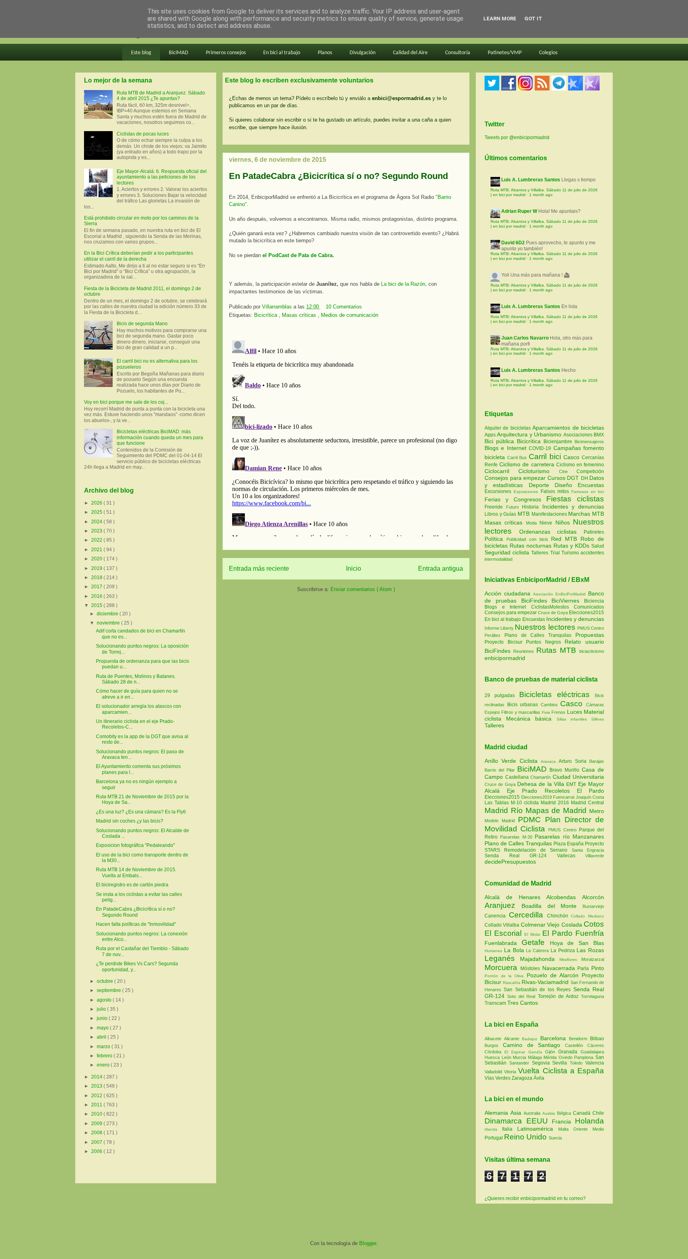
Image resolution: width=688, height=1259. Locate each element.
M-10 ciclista (526, 802)
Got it (533, 19)
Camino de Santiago (534, 1045)
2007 (97, 1142)
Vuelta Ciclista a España (561, 1071)
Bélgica (565, 1113)
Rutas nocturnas (531, 545)
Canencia (497, 916)
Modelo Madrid (501, 820)
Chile (598, 1113)
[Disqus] (346, 436)
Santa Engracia (588, 850)
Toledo (577, 1063)
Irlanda (493, 1129)
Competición (590, 471)
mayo (103, 1028)
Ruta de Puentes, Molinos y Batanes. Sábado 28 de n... (136, 679)
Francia (563, 1121)
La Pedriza (564, 950)
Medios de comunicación (349, 315)
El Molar (533, 934)
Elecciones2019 (537, 797)
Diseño (566, 485)
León (507, 1057)
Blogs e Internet (507, 448)
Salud (597, 546)
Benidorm (579, 1038)
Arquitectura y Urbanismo (530, 434)
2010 (97, 1114)
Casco (572, 457)
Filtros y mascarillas (520, 712)
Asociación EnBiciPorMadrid (559, 594)
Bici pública (501, 441)
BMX (599, 435)
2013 (97, 1086)
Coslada (572, 924)
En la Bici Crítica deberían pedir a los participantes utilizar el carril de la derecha (138, 255)
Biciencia (594, 601)
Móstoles (531, 968)
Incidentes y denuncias (573, 506)
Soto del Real (522, 996)
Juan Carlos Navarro (525, 338)
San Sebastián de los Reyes (538, 989)
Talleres (540, 553)
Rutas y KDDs (572, 545)
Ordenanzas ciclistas (551, 531)
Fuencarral (564, 797)
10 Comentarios (344, 307)
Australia (533, 1113)
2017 (97, 586)
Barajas (596, 761)
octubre (105, 981)
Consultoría (457, 53)
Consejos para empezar (516, 478)
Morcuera (502, 967)
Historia (532, 507)
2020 (97, 559)
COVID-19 (541, 448)
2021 (97, 549)
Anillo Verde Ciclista (513, 761)
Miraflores (570, 959)
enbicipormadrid (505, 658)
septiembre (109, 990)
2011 (97, 1105)
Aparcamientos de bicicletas (568, 427)
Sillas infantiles (572, 719)
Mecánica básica (528, 718)
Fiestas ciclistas (575, 499)
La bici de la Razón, (403, 284)
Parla (584, 968)
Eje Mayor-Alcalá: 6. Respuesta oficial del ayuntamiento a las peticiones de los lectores (162, 177)
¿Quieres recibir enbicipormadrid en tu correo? (535, 1198)
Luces (574, 712)
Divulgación (362, 53)
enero (104, 1065)
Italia (509, 1129)
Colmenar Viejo (541, 924)
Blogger (367, 1243)
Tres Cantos (522, 1003)
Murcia (520, 1057)
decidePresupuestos (510, 861)
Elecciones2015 (586, 612)
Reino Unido (526, 1137)
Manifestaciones (550, 514)
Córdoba (494, 1051)
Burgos (494, 1045)
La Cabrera (538, 950)
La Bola (515, 950)
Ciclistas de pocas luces (143, 134)
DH (585, 478)
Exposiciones (527, 491)
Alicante (513, 1038)
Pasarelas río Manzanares (569, 836)
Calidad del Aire (410, 53)
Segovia (542, 1063)
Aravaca (550, 761)
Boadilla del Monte (552, 906)
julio (102, 1009)
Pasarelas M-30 (517, 837)
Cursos (557, 478)
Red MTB (565, 539)
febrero (105, 1056)
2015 (97, 605)
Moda (532, 522)
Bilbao (597, 1038)
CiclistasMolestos (550, 607)
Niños (564, 522)
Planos (325, 53)
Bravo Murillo (565, 770)
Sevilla (561, 1063)
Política (495, 539)
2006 (97, 1151)
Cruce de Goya (553, 612)
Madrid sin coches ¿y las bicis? (129, 821)
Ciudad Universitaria (578, 777)
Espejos (492, 712)
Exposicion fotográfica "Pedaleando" (135, 845)
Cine (568, 471)
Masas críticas (300, 315)
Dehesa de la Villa (541, 784)
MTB (525, 514)
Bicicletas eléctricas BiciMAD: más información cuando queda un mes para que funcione (160, 437)
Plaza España (569, 844)
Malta (565, 1129)
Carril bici (546, 456)
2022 (97, 540)
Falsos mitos (556, 491)
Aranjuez (503, 905)
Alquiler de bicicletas (508, 428)
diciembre (108, 614)
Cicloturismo (538, 471)
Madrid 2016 (556, 802)
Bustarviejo (593, 906)
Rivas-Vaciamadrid (546, 982)
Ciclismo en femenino (580, 464)
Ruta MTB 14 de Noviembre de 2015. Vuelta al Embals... (136, 872)
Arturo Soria (574, 761)
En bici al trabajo (281, 53)
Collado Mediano (587, 916)
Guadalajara (592, 1051)
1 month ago (541, 194)
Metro (596, 811)
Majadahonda (539, 959)
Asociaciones (578, 435)
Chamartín (541, 777)
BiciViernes (565, 600)
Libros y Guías (501, 514)
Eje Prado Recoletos (542, 791)
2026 (97, 503)
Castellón (576, 1045)
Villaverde (594, 855)
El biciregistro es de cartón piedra (132, 885)
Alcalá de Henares (515, 897)
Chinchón (559, 916)
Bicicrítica (266, 315)
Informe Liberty (499, 628)
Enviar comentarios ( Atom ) (362, 589)
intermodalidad (498, 559)
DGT (574, 478)
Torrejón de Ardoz (559, 996)
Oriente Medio (588, 1129)
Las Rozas (590, 950)
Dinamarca (505, 1121)
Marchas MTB (586, 514)
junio (103, 1018)
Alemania (497, 1113)
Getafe (536, 942)
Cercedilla (528, 915)
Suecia (555, 1137)
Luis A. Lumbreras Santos (530, 180)
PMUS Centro (590, 628)
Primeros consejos (226, 53)
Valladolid (494, 1071)
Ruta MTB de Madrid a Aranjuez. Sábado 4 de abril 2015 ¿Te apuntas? (161, 95)
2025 (97, 512)
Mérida (551, 1057)
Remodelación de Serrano (537, 850)
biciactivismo (591, 651)
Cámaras (595, 704)
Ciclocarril (501, 471)
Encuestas (591, 485)
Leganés (502, 958)
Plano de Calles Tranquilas (537, 635)
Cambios (549, 704)
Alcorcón (593, 897)
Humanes (494, 951)
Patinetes (594, 532)
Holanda (589, 1121)
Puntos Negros (543, 642)
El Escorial (504, 933)
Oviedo (567, 1057)
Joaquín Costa (590, 797)
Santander (520, 1063)
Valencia (594, 1063)
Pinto (597, 968)
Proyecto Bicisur (503, 642)
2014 (97, 1077)
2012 (97, 1095)
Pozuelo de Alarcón (554, 975)
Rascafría (512, 982)
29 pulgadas (500, 695)
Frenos (558, 712)
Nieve (547, 523)
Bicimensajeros (589, 441)
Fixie (546, 712)
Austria (549, 1113)
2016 (97, 596)
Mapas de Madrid (557, 810)
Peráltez (492, 635)
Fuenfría (589, 933)
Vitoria (511, 1071)
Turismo (570, 553)
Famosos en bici (587, 491)
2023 (97, 531)
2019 (97, 568)
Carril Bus (518, 457)
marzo (104, 1046)
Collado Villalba (503, 925)
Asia (517, 1113)
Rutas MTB (556, 650)
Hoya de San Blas (577, 943)
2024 (97, 521)
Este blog (141, 53)
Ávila (539, 1078)
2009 (97, 1123)
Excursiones (499, 491)
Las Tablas (498, 802)
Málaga (536, 1057)
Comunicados (589, 607)
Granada (569, 1052)
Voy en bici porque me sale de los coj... (126, 402)
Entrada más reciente (259, 568)
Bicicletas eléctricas (554, 694)
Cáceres (595, 1045)
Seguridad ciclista (508, 552)
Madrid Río (505, 810)
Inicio (353, 568)
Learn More (499, 19)
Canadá (582, 1113)
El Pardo (590, 791)
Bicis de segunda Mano (142, 323)
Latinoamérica (537, 1128)
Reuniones (523, 651)
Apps (491, 435)
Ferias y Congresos (515, 499)
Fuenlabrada (503, 943)
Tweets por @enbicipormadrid (517, 137)
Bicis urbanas (522, 704)
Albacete (494, 1038)
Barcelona (554, 1038)
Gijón (551, 1051)
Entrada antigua (440, 568)
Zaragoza (523, 1078)
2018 (97, 577)
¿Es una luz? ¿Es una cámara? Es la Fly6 (141, 812)
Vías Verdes (498, 1078)
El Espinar (516, 1052)
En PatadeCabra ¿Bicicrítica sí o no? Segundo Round (135, 911)
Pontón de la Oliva (506, 976)
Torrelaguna (592, 996)
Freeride (495, 507)
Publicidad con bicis (528, 539)
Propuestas (589, 635)
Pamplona (584, 1057)
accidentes (592, 553)
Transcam (496, 1003)
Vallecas (571, 855)
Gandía (536, 1052)
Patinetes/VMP (505, 53)
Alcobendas (564, 897)
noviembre (109, 623)
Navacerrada (560, 968)
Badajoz (531, 1039)
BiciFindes (534, 600)
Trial (555, 553)
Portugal (494, 1138)
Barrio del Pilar (501, 770)
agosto (105, 1000)
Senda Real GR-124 (521, 855)
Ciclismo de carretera (527, 464)
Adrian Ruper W (519, 211)
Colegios (548, 53)
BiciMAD (178, 53)
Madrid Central (587, 802)
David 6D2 (513, 243)
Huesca (493, 1057)
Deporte (542, 485)
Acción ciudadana (507, 593)
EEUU (539, 1121)
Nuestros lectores (545, 627)
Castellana (518, 777)
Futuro (514, 507)
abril (102, 1037)
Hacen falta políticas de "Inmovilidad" (136, 924)
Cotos (594, 924)
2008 (97, 1132)
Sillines (597, 719)
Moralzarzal (592, 959)
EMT (572, 784)
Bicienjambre (559, 441)
